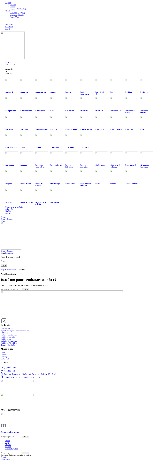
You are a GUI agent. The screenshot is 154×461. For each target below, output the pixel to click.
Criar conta (9, 253)
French (12, 7)
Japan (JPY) (14, 17)
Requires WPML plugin (18, 9)
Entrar (4, 265)
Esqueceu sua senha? (8, 270)
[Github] (22, 321)
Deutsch (13, 5)
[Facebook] (10, 321)
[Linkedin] (16, 321)
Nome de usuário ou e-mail (11, 257)
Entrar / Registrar (11, 449)
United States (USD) (17, 13)
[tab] (79, 65)
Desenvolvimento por (10, 432)
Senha (4, 261)
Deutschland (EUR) (17, 15)
